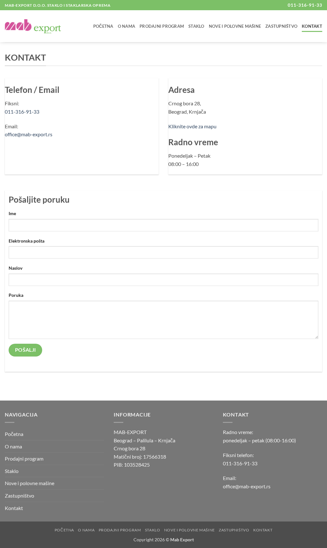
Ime (12, 213)
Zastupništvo (281, 26)
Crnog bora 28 (129, 448)
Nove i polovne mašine (235, 26)
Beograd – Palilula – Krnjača (144, 440)
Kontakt (312, 26)
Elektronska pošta (26, 241)
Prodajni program (162, 26)
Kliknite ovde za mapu (192, 126)
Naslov (15, 268)
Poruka (16, 295)
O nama (126, 26)
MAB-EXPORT (130, 432)
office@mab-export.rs (28, 134)
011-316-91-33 (22, 112)
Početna (103, 26)
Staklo (196, 26)
